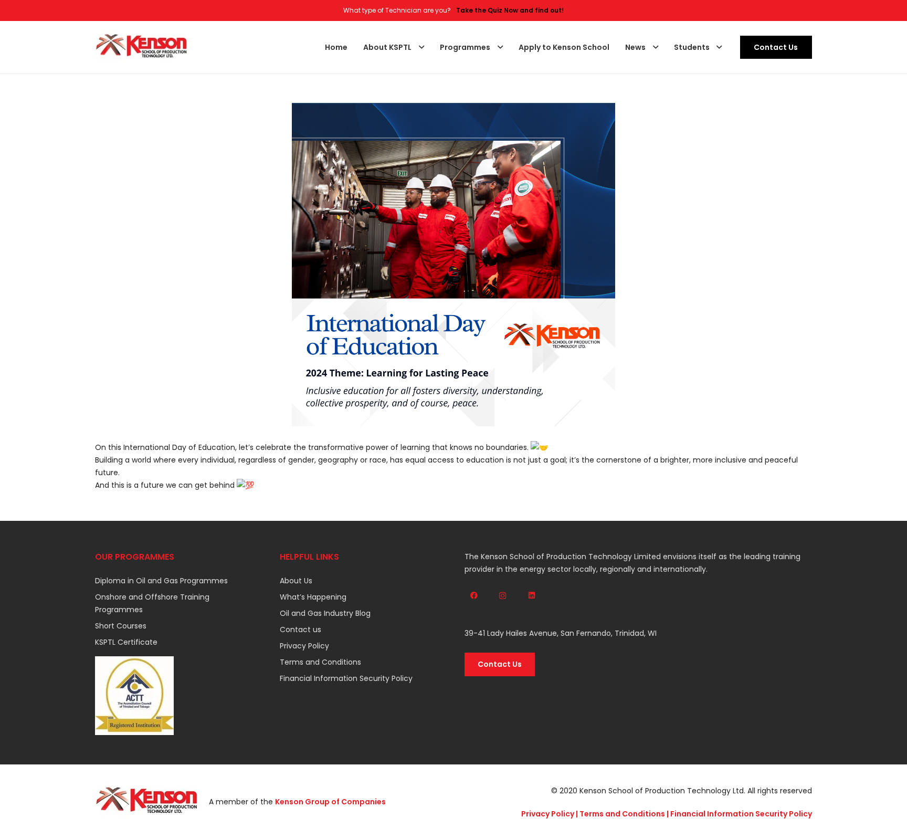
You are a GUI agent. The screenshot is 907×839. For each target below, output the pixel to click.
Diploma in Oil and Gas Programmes (161, 580)
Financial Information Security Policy (346, 678)
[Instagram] (502, 595)
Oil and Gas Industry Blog (325, 613)
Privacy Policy (304, 646)
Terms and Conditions (320, 662)
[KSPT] (141, 47)
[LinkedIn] (531, 595)
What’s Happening (313, 597)
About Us (296, 580)
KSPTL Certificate (126, 642)
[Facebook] (474, 595)
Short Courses (120, 626)
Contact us (300, 629)
